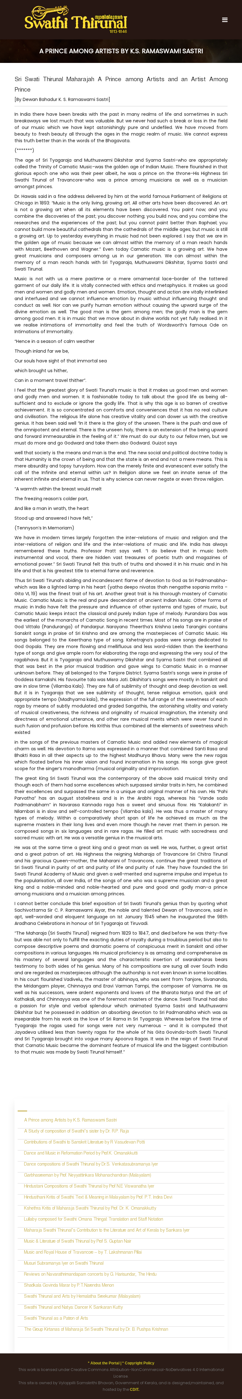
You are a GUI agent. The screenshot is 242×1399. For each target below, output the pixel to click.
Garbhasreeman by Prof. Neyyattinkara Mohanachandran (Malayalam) (88, 1176)
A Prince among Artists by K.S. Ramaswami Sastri (70, 1121)
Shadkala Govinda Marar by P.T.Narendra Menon (69, 1286)
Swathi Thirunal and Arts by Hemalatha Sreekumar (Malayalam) (82, 1297)
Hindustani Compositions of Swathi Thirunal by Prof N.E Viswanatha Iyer (89, 1187)
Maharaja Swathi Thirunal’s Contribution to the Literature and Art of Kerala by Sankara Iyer (106, 1231)
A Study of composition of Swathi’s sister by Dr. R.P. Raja (76, 1132)
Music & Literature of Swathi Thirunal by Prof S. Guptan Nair (77, 1242)
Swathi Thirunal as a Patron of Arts (56, 1319)
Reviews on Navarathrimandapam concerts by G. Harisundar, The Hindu (90, 1275)
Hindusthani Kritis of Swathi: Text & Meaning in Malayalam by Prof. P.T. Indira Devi (98, 1198)
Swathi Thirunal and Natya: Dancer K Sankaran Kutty (73, 1308)
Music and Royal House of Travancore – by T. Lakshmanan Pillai (82, 1253)
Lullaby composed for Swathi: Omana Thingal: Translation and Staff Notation (93, 1220)
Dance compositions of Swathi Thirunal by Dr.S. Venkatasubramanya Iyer (91, 1165)
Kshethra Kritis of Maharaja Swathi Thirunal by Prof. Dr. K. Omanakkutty (90, 1209)
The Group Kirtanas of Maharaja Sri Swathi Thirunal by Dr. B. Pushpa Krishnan (96, 1330)
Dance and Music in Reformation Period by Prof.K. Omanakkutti (80, 1154)
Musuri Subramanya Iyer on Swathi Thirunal (63, 1264)
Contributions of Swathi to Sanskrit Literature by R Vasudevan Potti (84, 1143)
